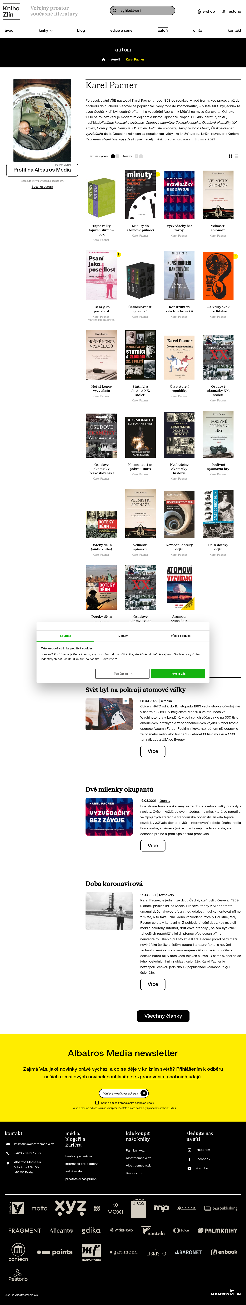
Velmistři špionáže (218, 228)
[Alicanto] (61, 1230)
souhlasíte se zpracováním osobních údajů (154, 1077)
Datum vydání (98, 156)
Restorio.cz (134, 1173)
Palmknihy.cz (135, 1150)
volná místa (73, 1171)
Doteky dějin (101, 617)
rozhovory (166, 895)
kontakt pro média (78, 1156)
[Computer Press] (138, 1208)
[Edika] (91, 1230)
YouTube (202, 1168)
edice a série (121, 30)
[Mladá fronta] (91, 1252)
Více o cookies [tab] (180, 635)
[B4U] (220, 1208)
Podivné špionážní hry (218, 467)
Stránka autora (42, 187)
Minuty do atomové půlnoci (140, 228)
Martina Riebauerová (101, 320)
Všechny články (163, 1016)
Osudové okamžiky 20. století (140, 621)
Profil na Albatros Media (42, 170)
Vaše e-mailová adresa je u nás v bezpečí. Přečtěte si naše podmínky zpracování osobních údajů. (124, 1108)
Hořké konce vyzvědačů (101, 389)
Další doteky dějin (218, 547)
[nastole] (153, 1230)
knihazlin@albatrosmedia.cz (34, 1144)
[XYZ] (70, 1208)
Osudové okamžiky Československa (101, 469)
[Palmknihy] (217, 1230)
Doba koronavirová (114, 884)
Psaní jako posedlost (101, 309)
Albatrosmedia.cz (138, 1158)
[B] (140, 194)
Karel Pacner (101, 240)
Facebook (203, 1159)
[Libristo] (156, 1252)
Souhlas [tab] (65, 635)
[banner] (11, 11)
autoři (163, 30)
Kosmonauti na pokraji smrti (140, 467)
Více (153, 751)
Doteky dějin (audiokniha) (101, 547)
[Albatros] (16, 1208)
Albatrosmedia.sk (138, 1165)
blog (81, 30)
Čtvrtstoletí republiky (179, 389)
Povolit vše (178, 673)
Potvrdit (143, 1093)
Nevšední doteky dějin (179, 547)
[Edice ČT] (181, 1230)
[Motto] (39, 1208)
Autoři (115, 59)
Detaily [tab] (123, 635)
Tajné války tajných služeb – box (101, 230)
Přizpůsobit (120, 673)
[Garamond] (123, 1252)
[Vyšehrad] (121, 1230)
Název (127, 156)
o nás (198, 30)
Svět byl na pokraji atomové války (136, 690)
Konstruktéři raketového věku (179, 309)
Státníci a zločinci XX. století (140, 391)
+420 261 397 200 (27, 1153)
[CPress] (186, 1208)
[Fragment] (25, 1230)
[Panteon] (18, 1252)
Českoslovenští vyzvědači (140, 309)
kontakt (234, 30)
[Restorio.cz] (18, 1275)
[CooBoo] (97, 1208)
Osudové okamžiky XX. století (218, 391)
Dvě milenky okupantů (119, 789)
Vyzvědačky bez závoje (179, 228)
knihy (44, 30)
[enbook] (224, 1252)
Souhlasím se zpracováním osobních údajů (127, 1103)
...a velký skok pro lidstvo (218, 309)
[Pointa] (54, 1252)
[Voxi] (115, 1208)
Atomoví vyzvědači (179, 619)
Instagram (203, 1150)
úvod (9, 30)
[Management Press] (161, 1208)
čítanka (166, 701)
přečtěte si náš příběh (80, 1179)
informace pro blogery (81, 1164)
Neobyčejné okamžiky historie (179, 469)
